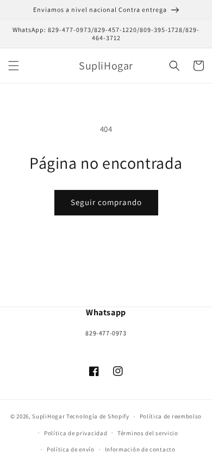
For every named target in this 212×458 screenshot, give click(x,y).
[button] (14, 66)
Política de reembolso (171, 416)
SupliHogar (48, 416)
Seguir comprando (106, 202)
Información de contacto (140, 449)
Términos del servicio (147, 433)
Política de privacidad (75, 433)
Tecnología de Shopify (97, 416)
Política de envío (71, 449)
